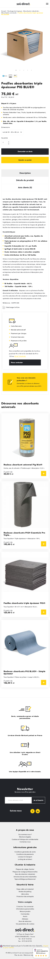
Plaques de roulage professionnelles (25, 872)
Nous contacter (17, 362)
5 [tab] (31, 70)
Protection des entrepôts (25, 896)
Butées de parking (25, 891)
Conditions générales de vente (25, 852)
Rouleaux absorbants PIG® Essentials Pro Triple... (24, 534)
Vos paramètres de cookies (25, 924)
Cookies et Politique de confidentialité (25, 839)
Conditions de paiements (25, 854)
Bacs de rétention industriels (25, 874)
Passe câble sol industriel (25, 889)
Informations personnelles (25, 909)
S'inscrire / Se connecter (25, 906)
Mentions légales (25, 837)
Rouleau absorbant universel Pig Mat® (23, 464)
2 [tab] (20, 70)
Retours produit (25, 911)
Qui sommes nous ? (25, 834)
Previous (2, 44)
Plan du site (18, 955)
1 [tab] (16, 70)
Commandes (25, 914)
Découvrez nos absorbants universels (20, 405)
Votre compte (25, 902)
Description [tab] (25, 173)
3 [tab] (23, 70)
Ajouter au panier (25, 160)
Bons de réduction (25, 921)
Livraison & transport (25, 857)
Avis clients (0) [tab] (25, 187)
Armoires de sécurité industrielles (25, 877)
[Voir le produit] (43, 473)
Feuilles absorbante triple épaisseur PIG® (24, 603)
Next (44, 44)
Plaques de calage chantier (25, 869)
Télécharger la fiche (12, 307)
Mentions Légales (30, 955)
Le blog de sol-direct (25, 859)
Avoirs (25, 916)
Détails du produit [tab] (25, 180)
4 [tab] (27, 70)
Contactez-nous (25, 842)
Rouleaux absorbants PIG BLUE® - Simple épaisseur (24, 672)
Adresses (25, 919)
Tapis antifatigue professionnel (25, 879)
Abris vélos (25, 894)
